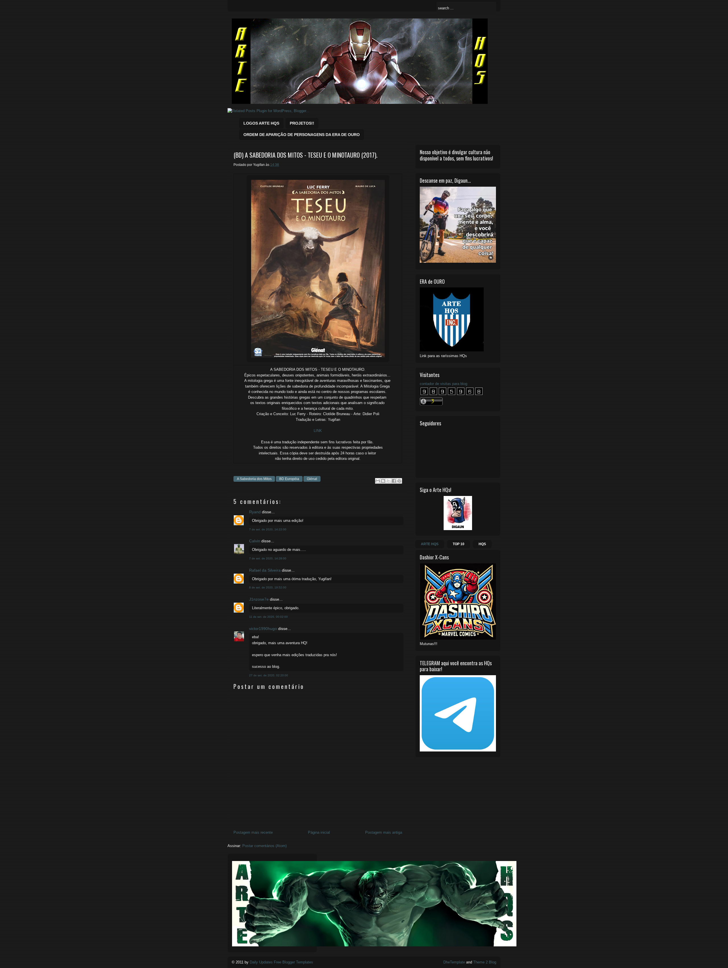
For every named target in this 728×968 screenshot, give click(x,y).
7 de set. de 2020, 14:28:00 (267, 558)
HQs (482, 544)
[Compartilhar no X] (388, 481)
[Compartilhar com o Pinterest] (399, 481)
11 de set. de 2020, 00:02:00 (268, 616)
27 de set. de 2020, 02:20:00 (268, 675)
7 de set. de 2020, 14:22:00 (267, 529)
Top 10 (458, 544)
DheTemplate (454, 962)
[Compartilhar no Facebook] (394, 481)
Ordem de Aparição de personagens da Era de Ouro (301, 134)
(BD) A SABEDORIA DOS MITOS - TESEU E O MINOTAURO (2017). (305, 155)
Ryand (255, 512)
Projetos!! (302, 123)
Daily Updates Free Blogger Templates (281, 962)
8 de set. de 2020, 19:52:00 (267, 587)
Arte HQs (430, 544)
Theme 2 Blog (484, 962)
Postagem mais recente (253, 832)
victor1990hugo (263, 628)
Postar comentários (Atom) (264, 846)
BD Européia (289, 479)
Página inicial (319, 832)
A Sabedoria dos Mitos (254, 479)
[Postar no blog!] (383, 481)
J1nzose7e (259, 599)
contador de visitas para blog (443, 384)
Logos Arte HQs (261, 123)
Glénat (312, 479)
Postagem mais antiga (383, 832)
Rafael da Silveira (265, 570)
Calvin (254, 541)
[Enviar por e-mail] (377, 481)
